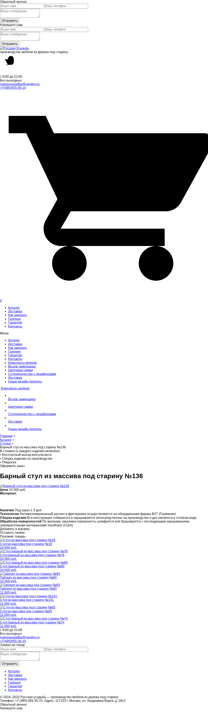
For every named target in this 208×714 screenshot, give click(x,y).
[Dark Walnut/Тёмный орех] (35, 501)
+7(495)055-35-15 (13, 87)
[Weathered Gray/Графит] (114, 501)
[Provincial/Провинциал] (27, 501)
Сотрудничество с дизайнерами (32, 374)
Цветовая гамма (20, 370)
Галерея (14, 319)
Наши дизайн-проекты (25, 381)
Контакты (15, 326)
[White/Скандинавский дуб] (3, 501)
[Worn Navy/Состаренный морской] (106, 501)
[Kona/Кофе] (59, 501)
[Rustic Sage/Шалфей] (74, 501)
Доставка (15, 311)
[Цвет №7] (19, 501)
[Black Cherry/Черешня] (98, 501)
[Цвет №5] (122, 501)
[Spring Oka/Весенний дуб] (11, 501)
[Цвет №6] (51, 501)
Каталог (14, 307)
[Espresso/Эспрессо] (43, 501)
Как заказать (17, 315)
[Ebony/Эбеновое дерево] (130, 501)
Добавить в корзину (15, 529)
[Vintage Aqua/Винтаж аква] (66, 501)
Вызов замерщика (22, 366)
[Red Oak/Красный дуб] (82, 501)
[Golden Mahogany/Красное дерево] (90, 501)
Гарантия (15, 322)
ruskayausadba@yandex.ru (20, 84)
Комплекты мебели (22, 363)
